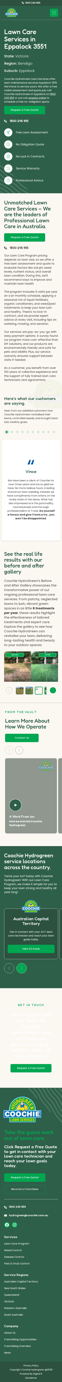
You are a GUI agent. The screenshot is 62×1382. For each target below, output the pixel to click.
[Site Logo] (11, 13)
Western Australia (15, 1308)
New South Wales (15, 1288)
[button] (6, 432)
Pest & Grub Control (16, 1263)
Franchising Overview (17, 1346)
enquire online (37, 98)
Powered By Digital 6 (31, 1373)
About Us (9, 1333)
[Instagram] (14, 1225)
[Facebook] (7, 1225)
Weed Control (13, 1250)
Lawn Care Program (16, 1243)
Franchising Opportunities (20, 1339)
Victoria (9, 1301)
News (7, 1353)
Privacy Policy (31, 1365)
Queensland (11, 1295)
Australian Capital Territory (21, 1281)
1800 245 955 (19, 121)
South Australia (13, 1315)
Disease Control (14, 1257)
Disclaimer (31, 1377)
